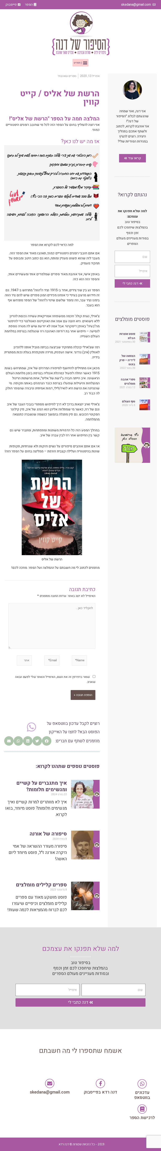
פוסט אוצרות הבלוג (127, 336)
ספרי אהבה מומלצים (128, 381)
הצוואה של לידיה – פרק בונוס (127, 360)
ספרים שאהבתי (67, 76)
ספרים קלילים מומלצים (41, 885)
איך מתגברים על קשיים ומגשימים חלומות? (41, 786)
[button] (80, 62)
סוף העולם (128, 401)
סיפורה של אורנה (48, 834)
